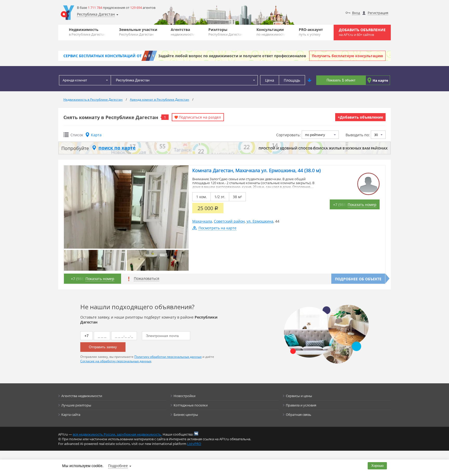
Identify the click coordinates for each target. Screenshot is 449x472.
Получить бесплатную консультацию (347, 55)
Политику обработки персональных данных (168, 356)
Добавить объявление (362, 32)
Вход (356, 12)
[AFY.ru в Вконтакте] (196, 433)
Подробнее (118, 465)
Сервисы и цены (299, 395)
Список (76, 134)
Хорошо (377, 466)
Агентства (183, 32)
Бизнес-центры (186, 414)
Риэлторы (225, 32)
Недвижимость (87, 32)
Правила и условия (301, 405)
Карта (96, 134)
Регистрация (378, 12)
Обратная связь (298, 414)
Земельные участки (138, 32)
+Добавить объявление (360, 117)
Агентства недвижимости (81, 395)
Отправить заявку (103, 347)
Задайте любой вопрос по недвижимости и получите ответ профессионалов (232, 55)
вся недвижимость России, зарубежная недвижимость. (117, 434)
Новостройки (184, 395)
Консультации (271, 32)
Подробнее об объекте (358, 278)
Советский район (229, 221)
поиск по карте (117, 148)
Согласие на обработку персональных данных (115, 361)
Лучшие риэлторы (76, 405)
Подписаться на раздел (200, 117)
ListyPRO (194, 443)
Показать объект (341, 80)
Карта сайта (70, 414)
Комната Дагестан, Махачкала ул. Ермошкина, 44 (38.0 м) (256, 170)
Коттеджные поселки (191, 405)
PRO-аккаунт (311, 32)
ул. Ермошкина (260, 221)
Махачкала (202, 221)
